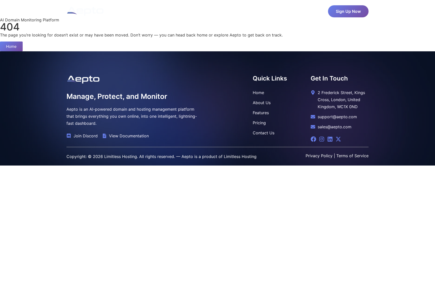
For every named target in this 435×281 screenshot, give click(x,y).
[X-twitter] (338, 139)
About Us (178, 10)
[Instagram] (321, 139)
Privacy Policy (319, 155)
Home (156, 10)
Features (223, 10)
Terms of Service (352, 155)
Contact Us (272, 10)
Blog (249, 10)
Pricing (201, 10)
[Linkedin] (330, 139)
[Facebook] (313, 139)
